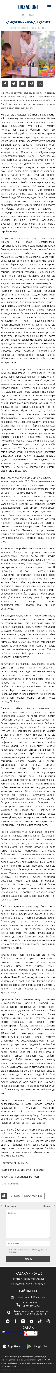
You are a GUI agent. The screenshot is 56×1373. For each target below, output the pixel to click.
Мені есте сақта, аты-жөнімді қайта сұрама (28, 1251)
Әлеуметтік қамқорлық (26, 1195)
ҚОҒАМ (31, 15)
